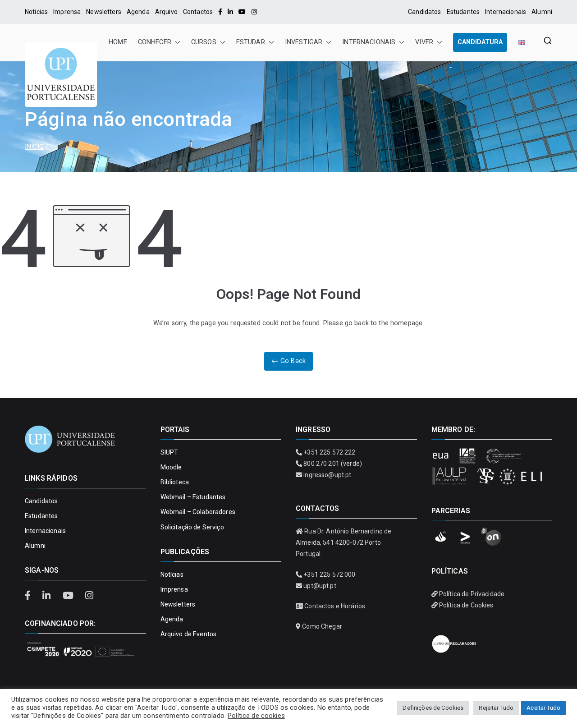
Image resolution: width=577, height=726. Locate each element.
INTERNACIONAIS (368, 42)
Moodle (171, 467)
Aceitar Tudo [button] (543, 707)
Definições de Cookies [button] (433, 707)
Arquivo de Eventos (188, 634)
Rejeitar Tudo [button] (496, 707)
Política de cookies (256, 716)
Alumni (541, 11)
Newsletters (103, 11)
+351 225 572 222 (329, 452)
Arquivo (166, 11)
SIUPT (169, 452)
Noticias (36, 11)
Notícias (171, 574)
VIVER (424, 42)
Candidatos (424, 11)
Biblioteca (174, 482)
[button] (175, 42)
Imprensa (67, 11)
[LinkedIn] (230, 11)
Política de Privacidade (471, 593)
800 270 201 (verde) (332, 463)
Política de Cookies (466, 605)
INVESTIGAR (303, 42)
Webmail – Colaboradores (197, 511)
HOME (118, 42)
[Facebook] (220, 11)
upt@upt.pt (319, 585)
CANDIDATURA (480, 42)
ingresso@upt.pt (327, 474)
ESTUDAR (250, 42)
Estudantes (463, 11)
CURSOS (203, 42)
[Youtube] (242, 11)
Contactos (198, 11)
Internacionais (505, 11)
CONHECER (154, 42)
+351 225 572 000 (329, 574)
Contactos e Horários (334, 606)
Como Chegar (322, 626)
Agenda (138, 11)
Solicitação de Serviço (192, 527)
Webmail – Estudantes (193, 497)
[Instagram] (254, 11)
